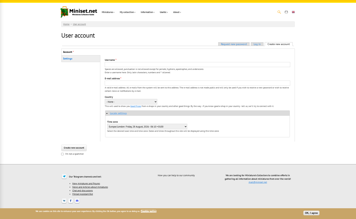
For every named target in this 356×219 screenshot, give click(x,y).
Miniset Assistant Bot (82, 194)
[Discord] (77, 203)
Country (109, 97)
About (176, 12)
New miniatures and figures (86, 183)
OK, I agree (311, 213)
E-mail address (113, 78)
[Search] (279, 12)
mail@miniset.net (258, 182)
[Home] (78, 12)
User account (79, 24)
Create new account (280, 44)
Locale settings (118, 113)
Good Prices (135, 106)
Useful (163, 12)
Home (66, 24)
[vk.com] (64, 203)
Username (110, 60)
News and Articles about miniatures (90, 186)
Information (147, 12)
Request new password (234, 44)
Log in (257, 44)
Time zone (112, 121)
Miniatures (107, 12)
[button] (286, 12)
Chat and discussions (82, 190)
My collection (127, 12)
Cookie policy (148, 211)
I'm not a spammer (74, 153)
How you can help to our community (176, 175)
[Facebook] (71, 203)
